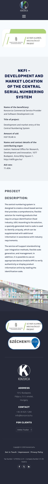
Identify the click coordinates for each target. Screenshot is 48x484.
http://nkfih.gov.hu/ (13, 159)
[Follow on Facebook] (19, 467)
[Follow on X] (24, 467)
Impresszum (23, 452)
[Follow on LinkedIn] (29, 467)
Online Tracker (23, 430)
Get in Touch (11, 452)
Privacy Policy (37, 452)
